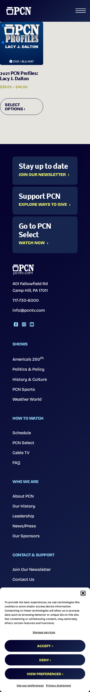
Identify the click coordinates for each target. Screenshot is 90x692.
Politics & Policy (28, 369)
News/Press (24, 526)
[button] (83, 593)
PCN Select (23, 442)
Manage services (44, 632)
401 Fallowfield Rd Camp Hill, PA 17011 (30, 287)
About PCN (23, 496)
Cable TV (21, 452)
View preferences (44, 674)
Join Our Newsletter (42, 174)
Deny (44, 660)
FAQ (16, 462)
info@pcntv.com (28, 310)
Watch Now (32, 243)
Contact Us (23, 579)
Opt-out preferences (30, 685)
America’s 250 (28, 359)
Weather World (27, 399)
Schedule (21, 432)
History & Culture (29, 379)
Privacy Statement (58, 685)
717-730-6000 (25, 300)
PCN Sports (23, 389)
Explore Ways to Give (43, 204)
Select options (14, 106)
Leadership (23, 516)
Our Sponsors (26, 535)
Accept (44, 646)
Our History (23, 506)
